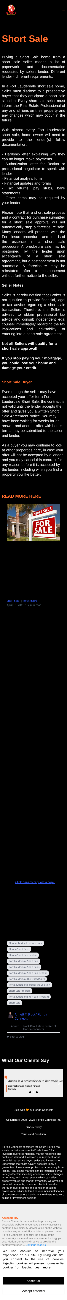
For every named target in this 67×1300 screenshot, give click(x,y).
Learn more (42, 1267)
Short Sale (13, 600)
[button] (63, 9)
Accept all (34, 1281)
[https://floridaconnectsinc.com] (11, 9)
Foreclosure (30, 600)
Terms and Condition (33, 1134)
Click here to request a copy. (35, 882)
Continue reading (36, 1244)
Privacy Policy (33, 1127)
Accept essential (33, 1291)
